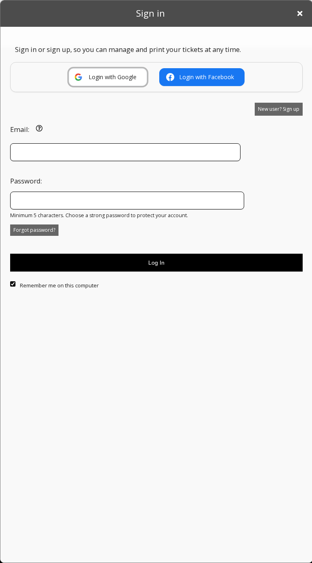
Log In (156, 262)
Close (300, 13)
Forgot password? (34, 229)
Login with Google (112, 77)
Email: (19, 129)
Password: (26, 181)
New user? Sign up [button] (278, 109)
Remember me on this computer (59, 285)
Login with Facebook (206, 77)
